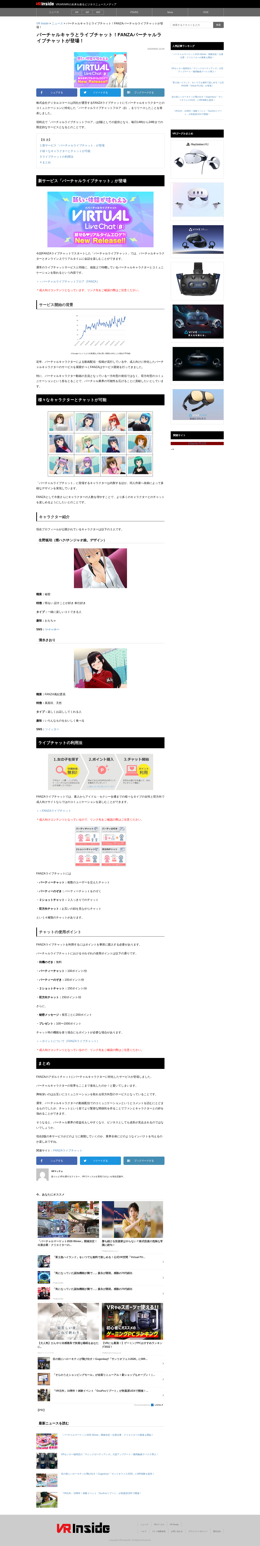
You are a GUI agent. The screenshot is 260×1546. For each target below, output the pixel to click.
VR (76, 12)
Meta (170, 12)
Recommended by (142, 1405)
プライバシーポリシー (198, 1531)
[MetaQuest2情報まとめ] (198, 200)
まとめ (45, 162)
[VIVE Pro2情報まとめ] (198, 279)
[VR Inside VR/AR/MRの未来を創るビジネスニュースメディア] (45, 3)
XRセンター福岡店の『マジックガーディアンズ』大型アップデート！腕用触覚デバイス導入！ (109, 1454)
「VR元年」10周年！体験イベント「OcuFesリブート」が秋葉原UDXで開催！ (101, 1493)
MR (98, 12)
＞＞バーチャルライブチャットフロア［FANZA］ (67, 281)
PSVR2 (134, 12)
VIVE (206, 12)
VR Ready (174, 1524)
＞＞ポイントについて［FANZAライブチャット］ (67, 1041)
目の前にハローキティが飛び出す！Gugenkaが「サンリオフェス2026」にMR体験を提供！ (108, 1473)
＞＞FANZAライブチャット (53, 810)
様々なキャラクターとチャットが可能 (65, 151)
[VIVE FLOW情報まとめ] (198, 404)
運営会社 (217, 1531)
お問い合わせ (177, 1531)
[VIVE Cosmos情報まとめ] (198, 322)
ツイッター (52, 629)
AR (87, 12)
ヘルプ (143, 1531)
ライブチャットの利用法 (56, 156)
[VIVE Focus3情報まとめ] (198, 364)
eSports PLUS (197, 443)
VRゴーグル (159, 1524)
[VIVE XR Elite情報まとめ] (198, 239)
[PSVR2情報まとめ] (198, 157)
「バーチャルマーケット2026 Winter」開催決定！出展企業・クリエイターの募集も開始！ (107, 1435)
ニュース (54, 12)
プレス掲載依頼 (159, 1531)
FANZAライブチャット (67, 1150)
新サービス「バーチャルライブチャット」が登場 (72, 145)
